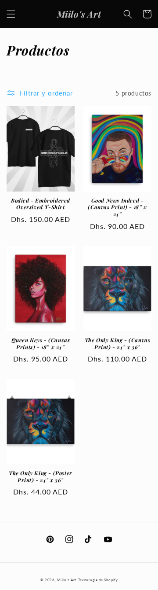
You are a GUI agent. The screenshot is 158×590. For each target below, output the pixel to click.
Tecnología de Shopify (98, 580)
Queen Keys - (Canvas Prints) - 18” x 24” (40, 343)
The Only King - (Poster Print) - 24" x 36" (40, 476)
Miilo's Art (66, 580)
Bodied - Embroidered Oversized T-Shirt (40, 204)
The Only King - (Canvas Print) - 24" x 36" (118, 343)
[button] (11, 14)
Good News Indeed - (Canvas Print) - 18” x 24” (117, 207)
